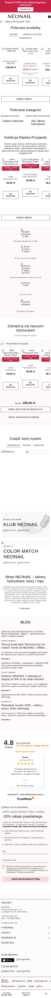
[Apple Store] (8, 971)
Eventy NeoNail (8, 641)
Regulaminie (11, 872)
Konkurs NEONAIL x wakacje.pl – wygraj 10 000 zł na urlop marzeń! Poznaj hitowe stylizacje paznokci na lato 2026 (24, 678)
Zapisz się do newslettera (25, 879)
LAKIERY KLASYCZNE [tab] (32, 34)
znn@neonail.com (9, 923)
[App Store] (7, 960)
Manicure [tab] (39, 445)
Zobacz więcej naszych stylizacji (23, 417)
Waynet (26, 995)
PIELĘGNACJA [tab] (25, 38)
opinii (32, 745)
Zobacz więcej (24, 99)
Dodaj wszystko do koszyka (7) (25, 409)
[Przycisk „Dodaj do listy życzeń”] (17, 49)
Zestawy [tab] (14, 34)
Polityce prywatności (26, 872)
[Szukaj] (36, 16)
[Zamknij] (48, 6)
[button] (48, 16)
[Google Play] (23, 959)
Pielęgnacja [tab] (13, 445)
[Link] (25, 21)
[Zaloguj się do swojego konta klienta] (42, 16)
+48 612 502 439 (9, 916)
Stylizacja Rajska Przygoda (25, 335)
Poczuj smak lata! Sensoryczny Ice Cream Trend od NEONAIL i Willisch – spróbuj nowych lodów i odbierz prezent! (24, 646)
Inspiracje (6, 702)
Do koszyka (10, 79)
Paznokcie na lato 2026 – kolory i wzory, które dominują (22, 707)
